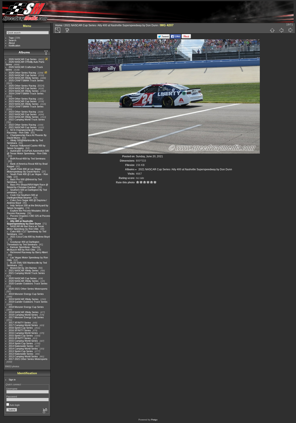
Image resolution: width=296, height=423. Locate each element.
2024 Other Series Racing (22, 98)
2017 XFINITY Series (20, 322)
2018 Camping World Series (23, 314)
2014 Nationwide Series (21, 346)
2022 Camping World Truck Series (27, 119)
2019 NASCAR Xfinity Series (24, 299)
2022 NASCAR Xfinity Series (24, 117)
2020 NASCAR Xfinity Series (24, 281)
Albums (24, 52)
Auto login (14, 405)
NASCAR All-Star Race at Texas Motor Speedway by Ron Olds (25, 227)
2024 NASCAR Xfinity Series (24, 91)
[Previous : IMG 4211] (281, 30)
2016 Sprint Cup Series (21, 327)
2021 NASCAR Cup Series (23, 127)
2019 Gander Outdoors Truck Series (28, 301)
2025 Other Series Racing (22, 85)
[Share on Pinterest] (186, 37)
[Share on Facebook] (175, 37)
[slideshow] (67, 30)
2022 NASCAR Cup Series (23, 114)
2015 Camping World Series (23, 340)
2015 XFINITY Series (20, 338)
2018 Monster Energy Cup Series (26, 307)
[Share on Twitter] (163, 37)
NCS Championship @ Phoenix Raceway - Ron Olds (25, 131)
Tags (11, 37)
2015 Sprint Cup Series (21, 335)
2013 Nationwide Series (21, 353)
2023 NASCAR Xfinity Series (24, 104)
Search (12, 40)
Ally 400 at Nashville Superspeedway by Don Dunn (24, 222)
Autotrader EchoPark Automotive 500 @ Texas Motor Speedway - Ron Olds (28, 152)
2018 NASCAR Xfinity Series (24, 312)
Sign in (12, 379)
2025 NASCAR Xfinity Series (24, 78)
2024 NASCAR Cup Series (23, 88)
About (12, 43)
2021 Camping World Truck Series (27, 273)
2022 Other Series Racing (22, 124)
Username (11, 388)
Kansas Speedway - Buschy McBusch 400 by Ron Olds (23, 248)
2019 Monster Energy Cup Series (26, 294)
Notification (14, 45)
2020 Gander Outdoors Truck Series (28, 283)
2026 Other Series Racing (22, 72)
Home (58, 25)
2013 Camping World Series (23, 356)
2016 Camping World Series (23, 333)
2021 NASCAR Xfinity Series (24, 270)
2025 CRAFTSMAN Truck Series (26, 80)
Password (11, 396)
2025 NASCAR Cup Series (23, 75)
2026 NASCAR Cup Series (23, 59)
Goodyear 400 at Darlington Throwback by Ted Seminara (23, 243)
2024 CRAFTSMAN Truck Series (26, 93)
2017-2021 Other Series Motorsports (28, 359)
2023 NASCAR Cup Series (23, 101)
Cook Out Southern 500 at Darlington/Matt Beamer (22, 196)
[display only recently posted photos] (46, 52)
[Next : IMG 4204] (290, 30)
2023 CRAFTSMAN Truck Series (26, 106)
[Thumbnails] (272, 30)
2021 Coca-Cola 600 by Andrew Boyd (30, 236)
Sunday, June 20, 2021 (149, 156)
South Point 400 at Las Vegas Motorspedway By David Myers (24, 170)
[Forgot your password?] (44, 411)
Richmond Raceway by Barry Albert (29, 252)
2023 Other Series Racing (22, 111)
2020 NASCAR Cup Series (23, 278)
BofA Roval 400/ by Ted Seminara (27, 158)
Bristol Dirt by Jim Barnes (23, 268)
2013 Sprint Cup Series (21, 351)
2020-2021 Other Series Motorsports (28, 288)
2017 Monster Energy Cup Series (26, 317)
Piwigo (154, 419)
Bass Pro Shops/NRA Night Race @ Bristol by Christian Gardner (27, 186)
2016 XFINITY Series (20, 330)
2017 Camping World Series (23, 325)
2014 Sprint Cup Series (21, 343)
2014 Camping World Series (23, 348)
